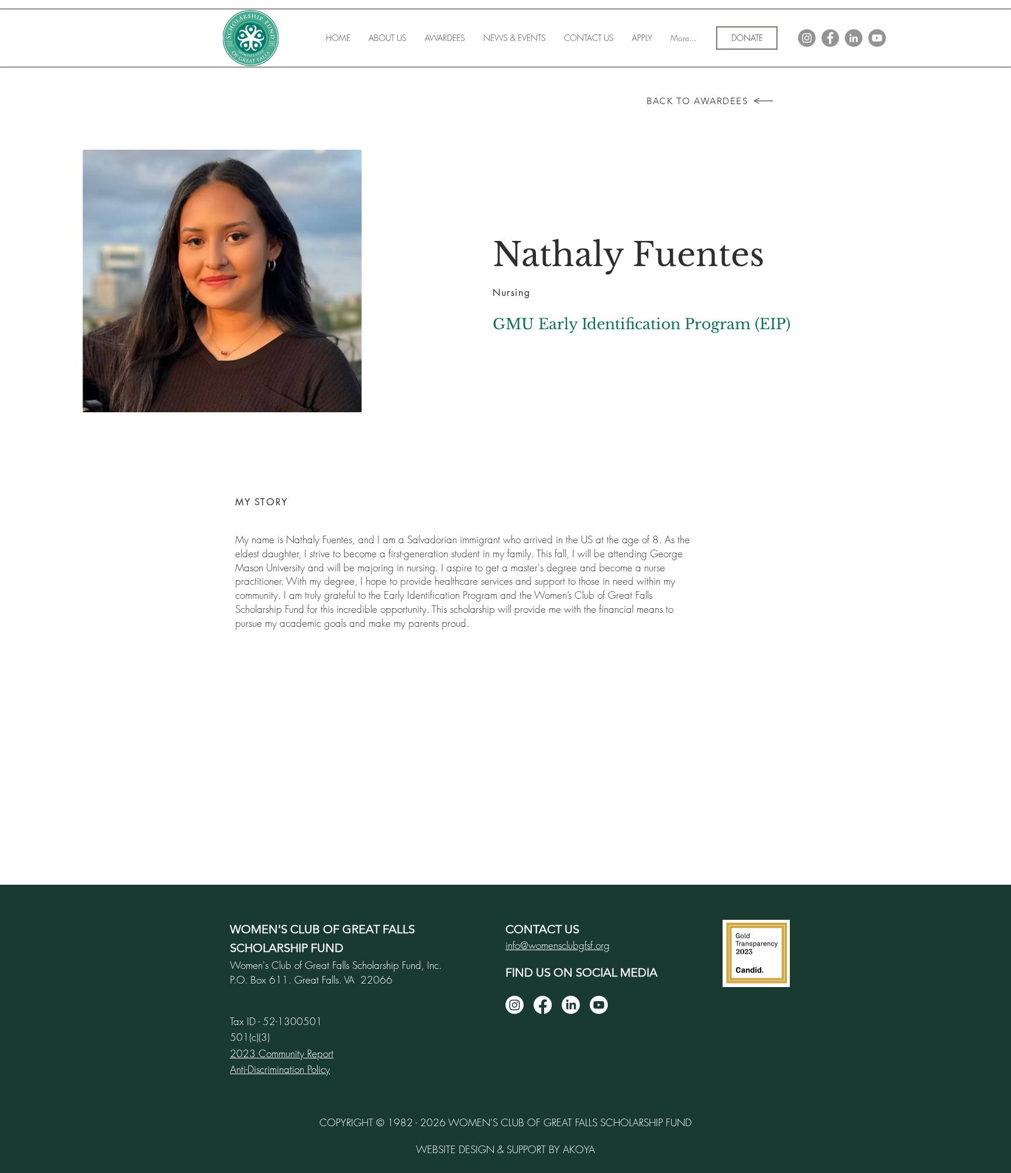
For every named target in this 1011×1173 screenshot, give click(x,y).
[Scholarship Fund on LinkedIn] (853, 38)
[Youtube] (599, 1005)
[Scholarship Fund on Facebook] (830, 38)
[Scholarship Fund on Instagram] (807, 38)
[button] (444, 38)
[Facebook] (543, 1005)
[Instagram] (515, 1005)
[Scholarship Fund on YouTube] (877, 38)
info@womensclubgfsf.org (558, 945)
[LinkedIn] (571, 1005)
